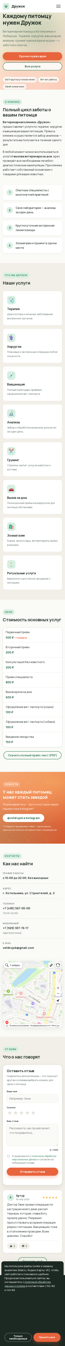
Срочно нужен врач (32, 56)
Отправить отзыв (32, 1172)
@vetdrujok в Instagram (23, 818)
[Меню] (58, 6)
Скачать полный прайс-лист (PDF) (32, 755)
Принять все (47, 1337)
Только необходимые (18, 1337)
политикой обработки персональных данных (34, 1158)
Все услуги (32, 66)
